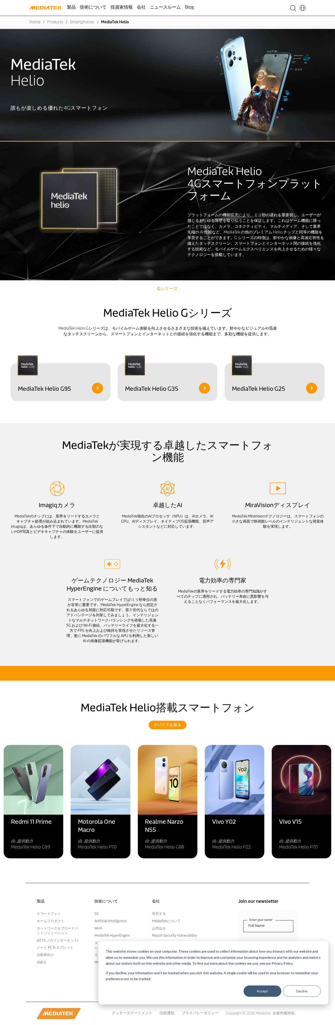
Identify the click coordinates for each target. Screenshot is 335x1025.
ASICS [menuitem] (41, 962)
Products (55, 22)
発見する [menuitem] (159, 914)
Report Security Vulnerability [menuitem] (174, 936)
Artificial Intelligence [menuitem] (110, 921)
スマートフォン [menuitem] (49, 914)
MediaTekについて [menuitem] (166, 921)
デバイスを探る (167, 725)
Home (34, 22)
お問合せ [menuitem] (159, 929)
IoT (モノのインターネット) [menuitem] (57, 941)
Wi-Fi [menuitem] (98, 929)
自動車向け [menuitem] (45, 955)
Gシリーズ (167, 289)
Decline (302, 991)
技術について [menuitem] (93, 7)
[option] (60, 377)
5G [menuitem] (96, 914)
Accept (262, 991)
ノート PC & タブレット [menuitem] (55, 948)
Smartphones (82, 22)
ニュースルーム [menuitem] (165, 7)
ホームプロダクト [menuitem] (50, 921)
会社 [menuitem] (141, 7)
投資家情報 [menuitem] (122, 7)
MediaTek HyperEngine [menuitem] (112, 936)
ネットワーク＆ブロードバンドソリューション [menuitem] (57, 931)
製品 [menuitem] (71, 7)
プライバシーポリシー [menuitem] (200, 1013)
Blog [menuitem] (189, 7)
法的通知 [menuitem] (167, 1013)
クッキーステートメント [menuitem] (132, 1013)
